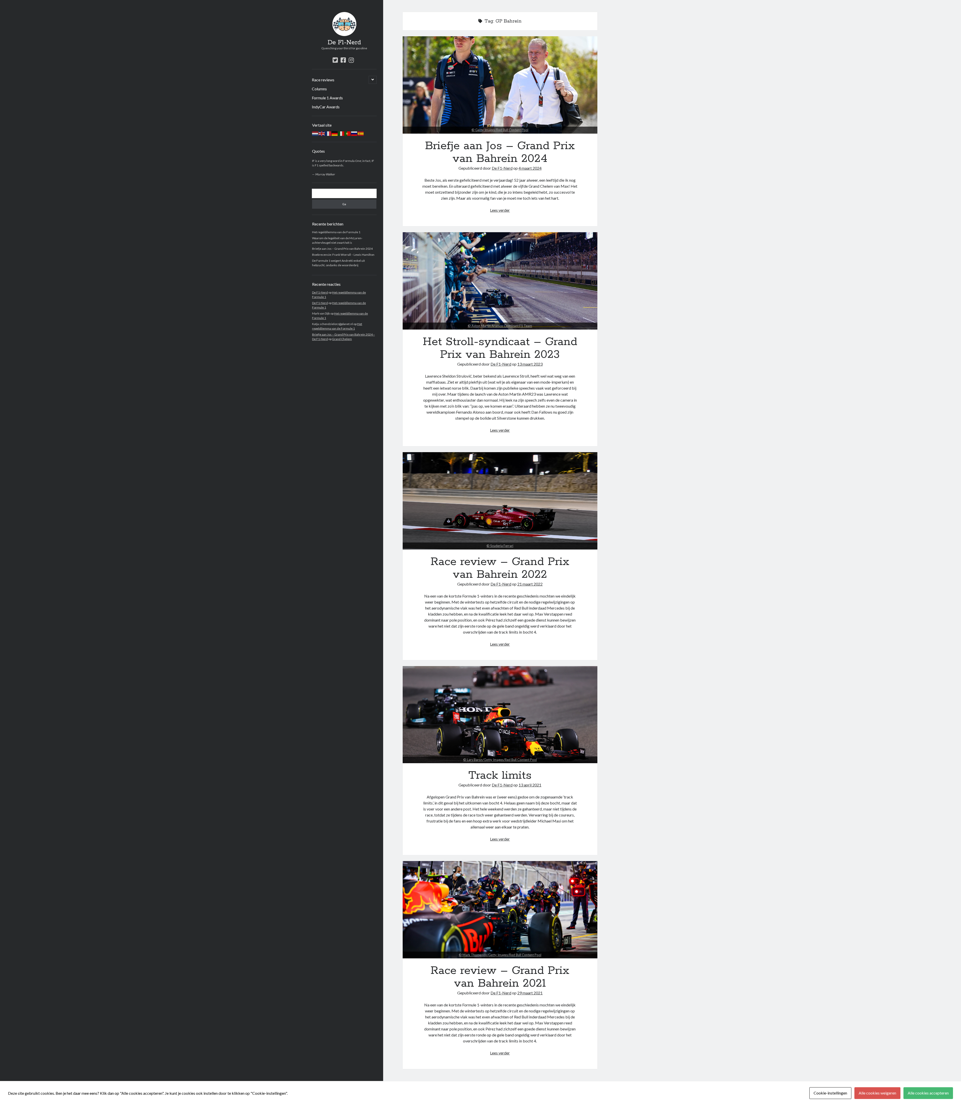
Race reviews (323, 79)
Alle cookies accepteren (928, 1092)
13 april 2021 (530, 784)
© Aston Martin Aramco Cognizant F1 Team (500, 326)
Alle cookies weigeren (877, 1092)
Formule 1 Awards (327, 97)
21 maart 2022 (530, 584)
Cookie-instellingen (830, 1092)
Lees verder (500, 210)
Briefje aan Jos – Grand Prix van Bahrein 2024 (342, 248)
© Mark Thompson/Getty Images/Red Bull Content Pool (500, 955)
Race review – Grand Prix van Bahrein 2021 (500, 909)
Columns (319, 88)
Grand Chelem (342, 339)
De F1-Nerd (344, 43)
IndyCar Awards (326, 106)
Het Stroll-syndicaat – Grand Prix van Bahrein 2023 (500, 281)
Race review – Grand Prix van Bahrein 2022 (500, 500)
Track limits (500, 714)
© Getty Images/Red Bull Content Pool (499, 130)
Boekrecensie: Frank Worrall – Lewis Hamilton (343, 254)
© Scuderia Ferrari (500, 546)
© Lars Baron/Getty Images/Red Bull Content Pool (500, 760)
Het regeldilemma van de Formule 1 (336, 232)
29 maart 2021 (530, 992)
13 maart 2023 (530, 364)
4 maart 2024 (530, 168)
